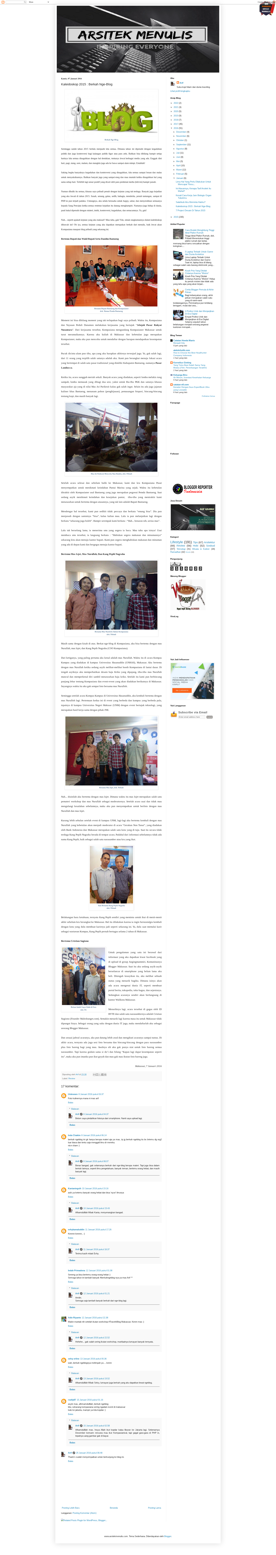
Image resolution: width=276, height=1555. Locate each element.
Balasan (75, 1109)
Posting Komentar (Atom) (84, 1513)
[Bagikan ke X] (99, 1074)
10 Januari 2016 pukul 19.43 (96, 1208)
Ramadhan (175, 552)
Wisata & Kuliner (201, 549)
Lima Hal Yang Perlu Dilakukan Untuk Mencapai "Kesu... (193, 182)
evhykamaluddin (76, 1229)
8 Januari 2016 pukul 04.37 (96, 1114)
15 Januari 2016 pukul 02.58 (96, 1425)
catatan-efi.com (181, 384)
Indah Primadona (76, 1270)
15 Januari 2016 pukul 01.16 (90, 1400)
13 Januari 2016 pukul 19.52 (96, 1378)
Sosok (188, 552)
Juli (178, 153)
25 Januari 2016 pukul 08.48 (89, 1453)
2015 (176, 217)
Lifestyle (176, 542)
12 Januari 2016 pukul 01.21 (96, 1293)
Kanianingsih (74, 1188)
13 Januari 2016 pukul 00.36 (93, 1358)
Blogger (167, 1536)
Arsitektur (209, 542)
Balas (70, 1102)
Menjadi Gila (179, 343)
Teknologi (181, 549)
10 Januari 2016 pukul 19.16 (95, 1188)
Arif (77, 1114)
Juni (178, 157)
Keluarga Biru (180, 375)
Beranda (114, 1508)
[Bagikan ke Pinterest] (105, 1074)
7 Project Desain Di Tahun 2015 (190, 210)
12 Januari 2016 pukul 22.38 (95, 1317)
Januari (180, 178)
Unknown (73, 1094)
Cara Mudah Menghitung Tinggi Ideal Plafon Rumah (199, 231)
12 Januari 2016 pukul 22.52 (96, 1337)
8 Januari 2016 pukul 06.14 (94, 1135)
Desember (181, 132)
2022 (176, 103)
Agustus (180, 148)
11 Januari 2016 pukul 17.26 (98, 1229)
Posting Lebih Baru (70, 1508)
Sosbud (210, 545)
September (181, 144)
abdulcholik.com (181, 350)
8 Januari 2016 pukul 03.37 (91, 1094)
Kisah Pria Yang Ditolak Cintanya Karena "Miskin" (197, 271)
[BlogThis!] (97, 1074)
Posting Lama (154, 1508)
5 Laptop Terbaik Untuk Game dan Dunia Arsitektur (199, 252)
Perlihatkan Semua (208, 396)
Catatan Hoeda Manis (184, 340)
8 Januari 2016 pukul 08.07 (96, 1161)
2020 (176, 111)
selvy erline (73, 1358)
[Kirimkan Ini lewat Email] (94, 1074)
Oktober (180, 140)
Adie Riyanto (74, 1317)
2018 (176, 120)
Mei (178, 161)
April (178, 165)
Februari (180, 174)
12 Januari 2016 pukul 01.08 (99, 1270)
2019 (176, 115)
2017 (176, 124)
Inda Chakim (74, 1135)
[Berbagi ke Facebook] (102, 1074)
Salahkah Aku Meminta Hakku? (190, 202)
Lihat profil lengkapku (180, 91)
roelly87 (72, 1400)
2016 (176, 128)
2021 (176, 107)
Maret (179, 169)
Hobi (195, 545)
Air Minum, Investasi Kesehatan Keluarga (192, 377)
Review (71, 1078)
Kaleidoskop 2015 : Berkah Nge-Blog (193, 206)
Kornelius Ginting (182, 362)
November (181, 136)
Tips (195, 542)
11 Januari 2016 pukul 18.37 (96, 1249)
